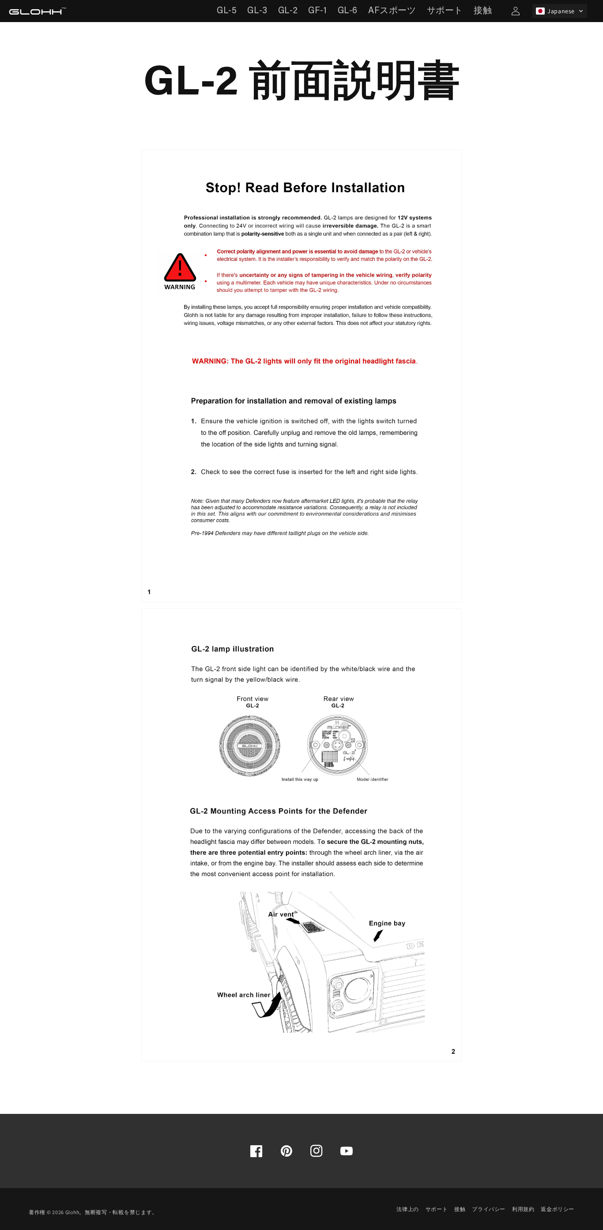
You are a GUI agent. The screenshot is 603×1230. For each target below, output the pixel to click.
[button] (559, 11)
